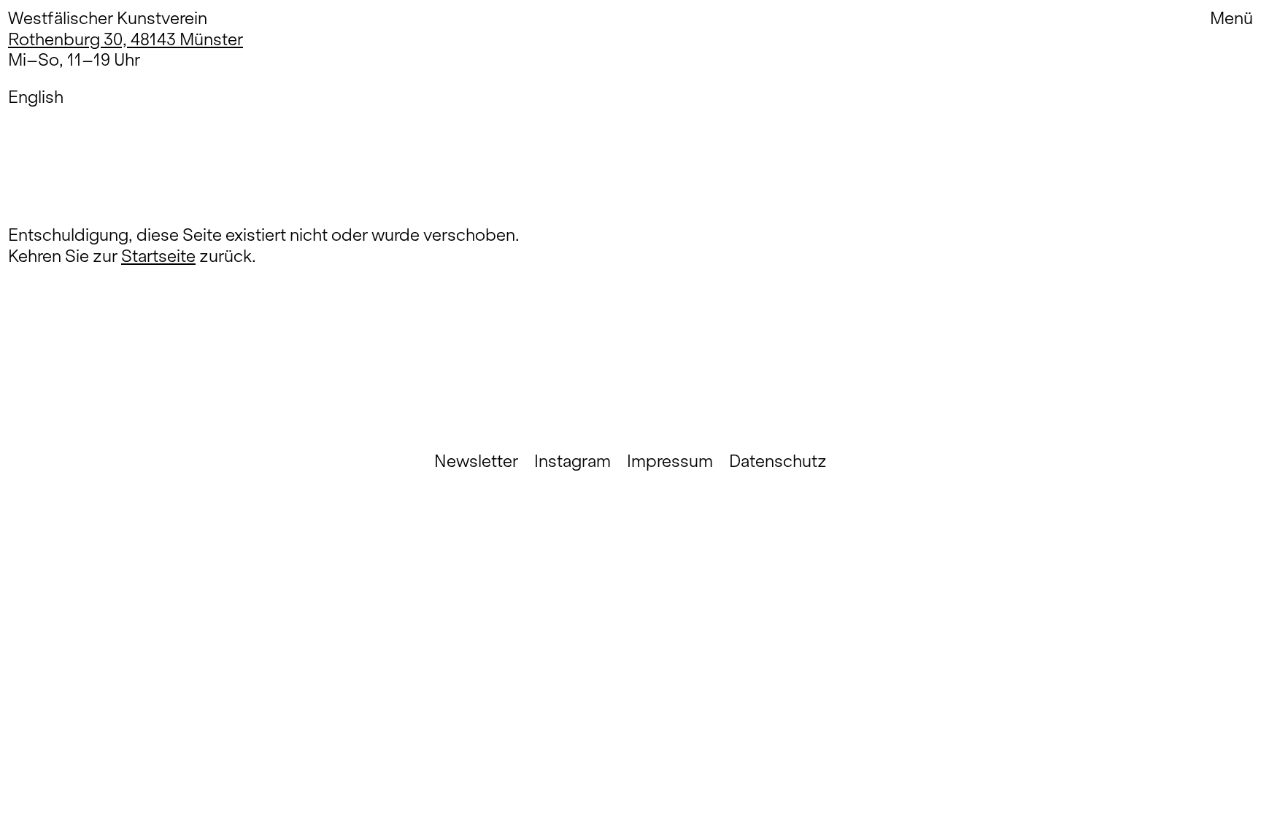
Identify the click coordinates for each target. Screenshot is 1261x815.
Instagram (572, 461)
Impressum (670, 461)
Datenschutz (778, 461)
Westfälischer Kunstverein (107, 17)
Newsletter (476, 461)
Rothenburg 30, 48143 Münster (125, 39)
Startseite (158, 255)
